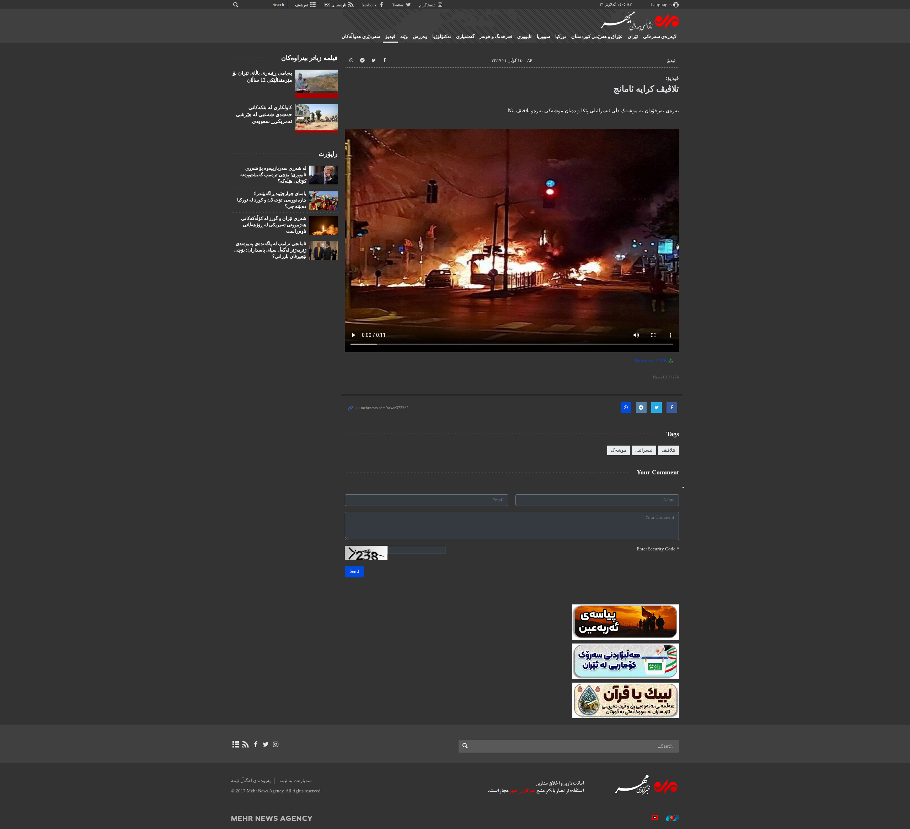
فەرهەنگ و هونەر (496, 36)
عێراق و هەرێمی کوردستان (597, 36)
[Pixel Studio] (651, 818)
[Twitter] (265, 744)
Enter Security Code (658, 549)
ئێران (633, 36)
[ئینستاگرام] (275, 744)
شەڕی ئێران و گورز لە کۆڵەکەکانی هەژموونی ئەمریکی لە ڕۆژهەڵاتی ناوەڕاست (273, 225)
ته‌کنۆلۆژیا (441, 36)
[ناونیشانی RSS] (245, 744)
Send (354, 571)
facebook (370, 5)
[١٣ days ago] (316, 118)
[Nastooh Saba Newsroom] (669, 818)
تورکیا (560, 36)
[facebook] (255, 744)
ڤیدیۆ (390, 36)
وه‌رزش (420, 36)
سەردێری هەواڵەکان (361, 36)
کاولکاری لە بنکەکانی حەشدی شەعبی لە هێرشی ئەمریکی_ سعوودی (264, 114)
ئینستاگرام (428, 5)
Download (651, 360)
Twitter (398, 5)
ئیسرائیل (644, 450)
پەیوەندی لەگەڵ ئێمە (251, 780)
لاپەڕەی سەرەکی (659, 36)
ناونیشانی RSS (335, 5)
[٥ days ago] (316, 84)
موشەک (618, 450)
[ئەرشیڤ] (235, 744)
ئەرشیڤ (302, 5)
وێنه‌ (404, 36)
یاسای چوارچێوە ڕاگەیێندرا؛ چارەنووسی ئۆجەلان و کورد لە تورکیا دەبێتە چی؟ (271, 200)
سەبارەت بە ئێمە (295, 780)
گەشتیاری (465, 36)
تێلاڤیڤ (668, 450)
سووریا (543, 36)
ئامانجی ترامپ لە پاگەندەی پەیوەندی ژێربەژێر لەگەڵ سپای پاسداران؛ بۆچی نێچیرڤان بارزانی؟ (270, 250)
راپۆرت (328, 153)
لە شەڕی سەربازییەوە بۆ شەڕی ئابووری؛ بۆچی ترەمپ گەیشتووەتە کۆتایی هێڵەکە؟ (273, 175)
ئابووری (524, 36)
